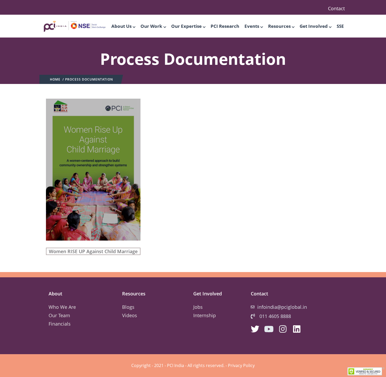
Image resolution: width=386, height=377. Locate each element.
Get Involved (314, 26)
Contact (336, 8)
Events (251, 26)
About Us (121, 26)
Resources (279, 26)
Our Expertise (186, 26)
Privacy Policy (241, 365)
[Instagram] (283, 329)
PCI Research (225, 26)
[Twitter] (255, 329)
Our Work (151, 26)
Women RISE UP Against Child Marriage (93, 251)
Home (55, 79)
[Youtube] (269, 329)
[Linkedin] (297, 329)
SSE (340, 26)
